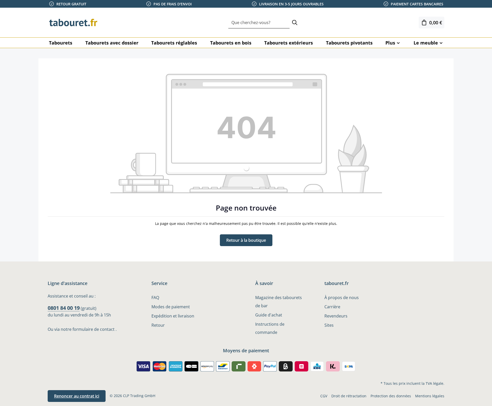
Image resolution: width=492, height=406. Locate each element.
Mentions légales (429, 395)
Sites (329, 325)
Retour (158, 325)
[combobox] (259, 22)
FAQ (155, 297)
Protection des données (391, 395)
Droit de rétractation (348, 395)
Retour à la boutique (246, 240)
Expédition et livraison (172, 316)
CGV (323, 395)
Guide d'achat (268, 315)
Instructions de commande (269, 328)
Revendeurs (335, 316)
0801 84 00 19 (64, 307)
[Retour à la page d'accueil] (73, 22)
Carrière (332, 307)
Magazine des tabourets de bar (278, 302)
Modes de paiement (170, 307)
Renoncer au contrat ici (76, 396)
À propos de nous (341, 297)
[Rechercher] (294, 22)
